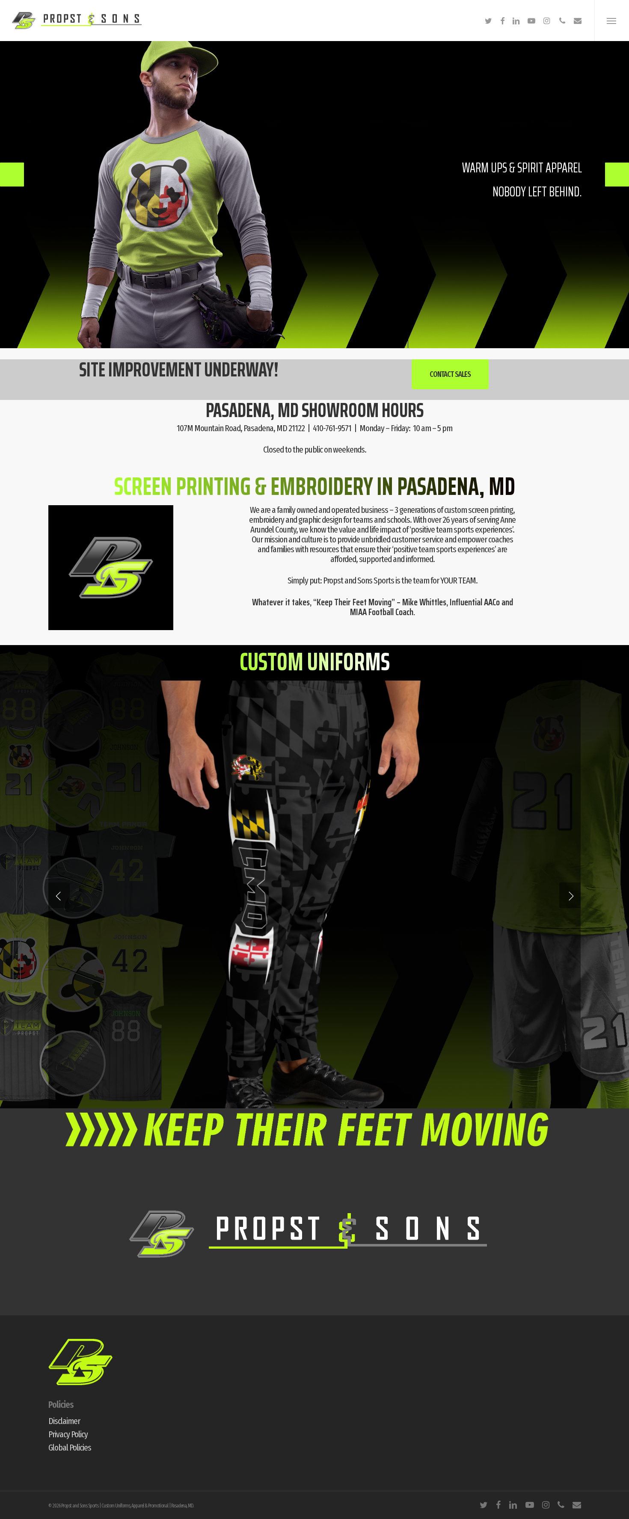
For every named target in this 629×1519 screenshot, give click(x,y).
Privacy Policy (68, 1434)
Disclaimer (64, 1421)
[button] (611, 20)
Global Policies (69, 1448)
